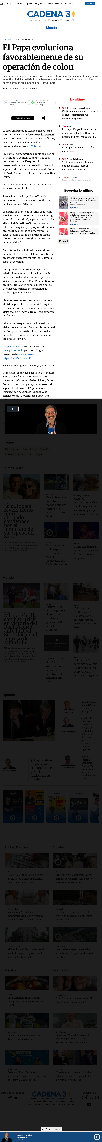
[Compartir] (43, 118)
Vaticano (36, 146)
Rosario (68, 20)
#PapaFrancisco (12, 346)
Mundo (7, 39)
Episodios (74, 207)
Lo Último (33, 20)
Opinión (29, 3)
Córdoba (56, 20)
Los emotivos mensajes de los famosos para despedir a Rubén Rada (78, 184)
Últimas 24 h (70, 3)
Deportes (9, 3)
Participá (90, 4)
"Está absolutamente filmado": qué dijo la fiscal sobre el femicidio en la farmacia (78, 166)
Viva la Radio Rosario (75, 159)
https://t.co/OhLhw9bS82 (18, 358)
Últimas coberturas (55, 3)
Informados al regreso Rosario (78, 108)
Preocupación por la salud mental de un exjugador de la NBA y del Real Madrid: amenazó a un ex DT (79, 133)
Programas (39, 3)
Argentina (43, 20)
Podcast (63, 241)
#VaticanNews (25, 354)
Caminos (19, 3)
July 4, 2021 (47, 365)
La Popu (70, 145)
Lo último (78, 99)
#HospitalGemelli (13, 350)
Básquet (70, 126)
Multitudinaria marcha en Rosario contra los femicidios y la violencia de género (80, 115)
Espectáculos (72, 177)
